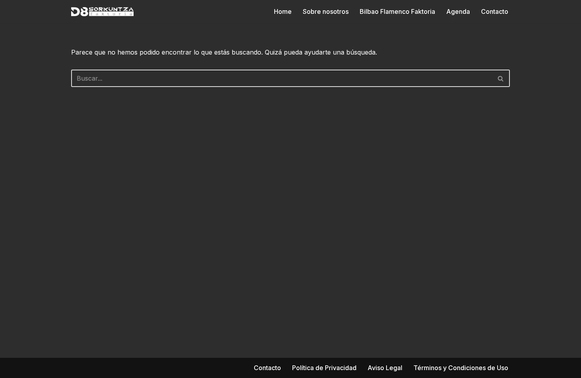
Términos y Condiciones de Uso (460, 368)
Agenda (458, 11)
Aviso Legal (385, 368)
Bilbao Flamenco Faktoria (397, 11)
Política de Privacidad (324, 368)
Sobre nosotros (326, 11)
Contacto (494, 11)
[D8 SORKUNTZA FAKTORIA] (102, 11)
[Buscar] (501, 78)
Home (283, 11)
